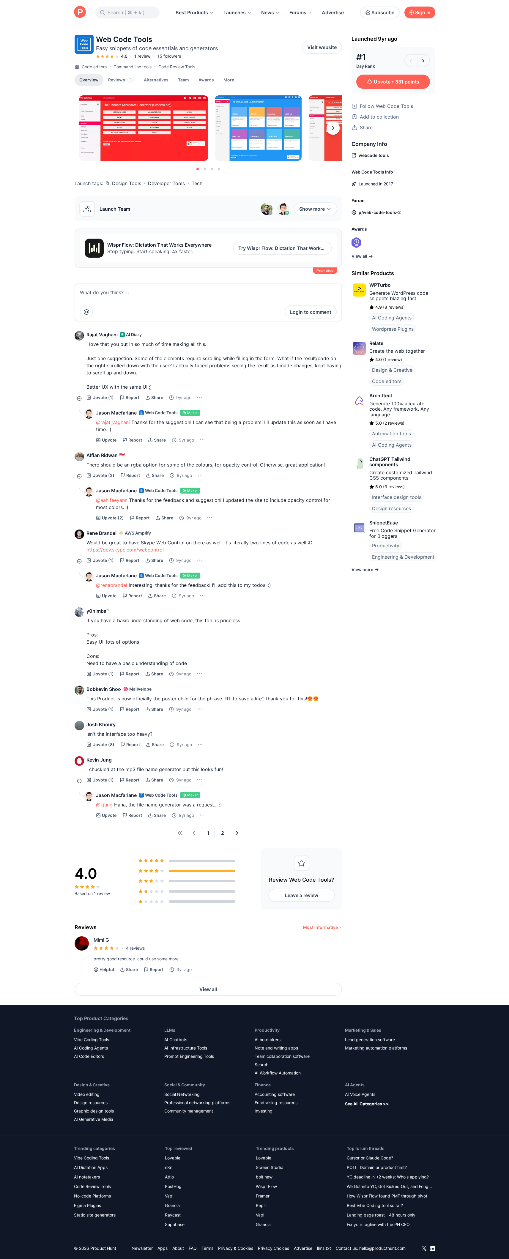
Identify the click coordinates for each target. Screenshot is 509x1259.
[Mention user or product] (86, 312)
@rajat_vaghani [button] (113, 422)
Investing (263, 1110)
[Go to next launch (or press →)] (423, 61)
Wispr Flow (266, 1186)
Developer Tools (166, 183)
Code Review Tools (176, 66)
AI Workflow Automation (278, 1072)
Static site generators (95, 1214)
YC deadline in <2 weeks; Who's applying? (388, 1176)
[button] (229, 80)
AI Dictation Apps (91, 1167)
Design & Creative (392, 370)
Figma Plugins (87, 1205)
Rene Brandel (101, 533)
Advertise (333, 12)
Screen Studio (269, 1167)
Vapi (169, 1195)
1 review (142, 56)
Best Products (192, 12)
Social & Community (184, 1084)
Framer (263, 1195)
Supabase (175, 1224)
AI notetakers (267, 1039)
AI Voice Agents (360, 1094)
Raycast (173, 1214)
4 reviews (135, 948)
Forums (297, 12)
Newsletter (142, 1248)
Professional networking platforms (197, 1102)
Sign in (423, 12)
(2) (103, 475)
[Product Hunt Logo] (80, 12)
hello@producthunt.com (382, 1248)
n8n (168, 1167)
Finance (263, 1084)
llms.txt (324, 1248)
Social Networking (182, 1094)
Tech (197, 183)
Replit (261, 1205)
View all (208, 989)
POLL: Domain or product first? (377, 1167)
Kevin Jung (99, 760)
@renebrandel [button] (111, 585)
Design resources (391, 508)
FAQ (193, 1248)
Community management (188, 1110)
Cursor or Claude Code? (370, 1157)
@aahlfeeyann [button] (111, 500)
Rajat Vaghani (102, 335)
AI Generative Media (93, 1119)
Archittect (380, 395)
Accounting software (275, 1094)
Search (261, 1064)
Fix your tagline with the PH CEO (378, 1224)
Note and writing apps (276, 1047)
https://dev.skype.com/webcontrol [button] (125, 550)
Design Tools (126, 183)
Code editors (94, 66)
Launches (234, 12)
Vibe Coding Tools (91, 1039)
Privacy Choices (273, 1248)
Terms (207, 1248)
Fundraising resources (276, 1102)
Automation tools (391, 434)
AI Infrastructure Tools (185, 1047)
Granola (172, 1205)
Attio (169, 1176)
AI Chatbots (175, 1039)
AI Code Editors (89, 1056)
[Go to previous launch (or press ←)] (411, 61)
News (267, 12)
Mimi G (101, 940)
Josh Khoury (101, 724)
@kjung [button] (104, 805)
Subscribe (382, 12)
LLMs (169, 1030)
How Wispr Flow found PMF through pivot (387, 1195)
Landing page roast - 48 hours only (381, 1214)
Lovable (172, 1157)
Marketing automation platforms (376, 1047)
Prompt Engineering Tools (189, 1056)
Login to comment (310, 312)
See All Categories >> (367, 1103)
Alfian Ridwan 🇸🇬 (105, 455)
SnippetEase (383, 523)
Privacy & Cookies (235, 1248)
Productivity (385, 546)
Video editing (87, 1094)
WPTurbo (380, 285)
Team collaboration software (282, 1056)
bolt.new (264, 1176)
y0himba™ (97, 611)
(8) (103, 744)
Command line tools (133, 66)
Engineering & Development (403, 557)
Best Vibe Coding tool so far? (375, 1205)
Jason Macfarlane (116, 413)
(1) (103, 397)
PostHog (173, 1186)
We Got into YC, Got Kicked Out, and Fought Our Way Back (389, 1187)
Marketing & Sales (363, 1030)
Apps (162, 1248)
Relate (376, 343)
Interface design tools (396, 497)
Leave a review (301, 895)
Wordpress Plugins (393, 329)
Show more (312, 209)
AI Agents (355, 1084)
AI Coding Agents (392, 318)
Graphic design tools (94, 1110)
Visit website (322, 47)
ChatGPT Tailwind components (389, 461)
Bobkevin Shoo (103, 689)
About (178, 1248)
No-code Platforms (92, 1195)
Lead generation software (370, 1039)
